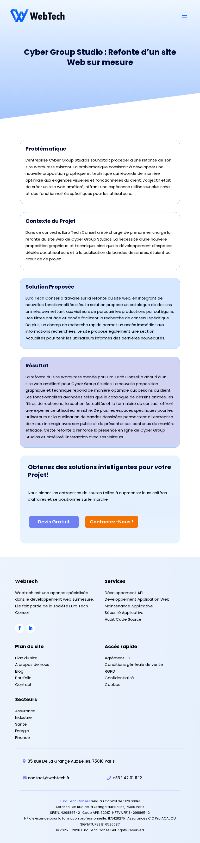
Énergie (22, 730)
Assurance (25, 711)
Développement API (124, 592)
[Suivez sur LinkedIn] (30, 628)
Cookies (112, 684)
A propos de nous (32, 664)
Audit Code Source (123, 619)
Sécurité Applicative (124, 612)
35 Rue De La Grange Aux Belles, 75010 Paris (71, 761)
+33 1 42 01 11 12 (127, 778)
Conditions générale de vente (134, 664)
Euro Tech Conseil (75, 801)
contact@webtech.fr (49, 778)
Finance (22, 737)
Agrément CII (117, 658)
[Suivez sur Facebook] (19, 628)
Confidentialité (119, 677)
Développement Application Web (137, 599)
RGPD (110, 671)
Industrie (23, 717)
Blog (19, 671)
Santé (21, 724)
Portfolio (23, 677)
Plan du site (26, 658)
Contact (23, 684)
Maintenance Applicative (129, 606)
